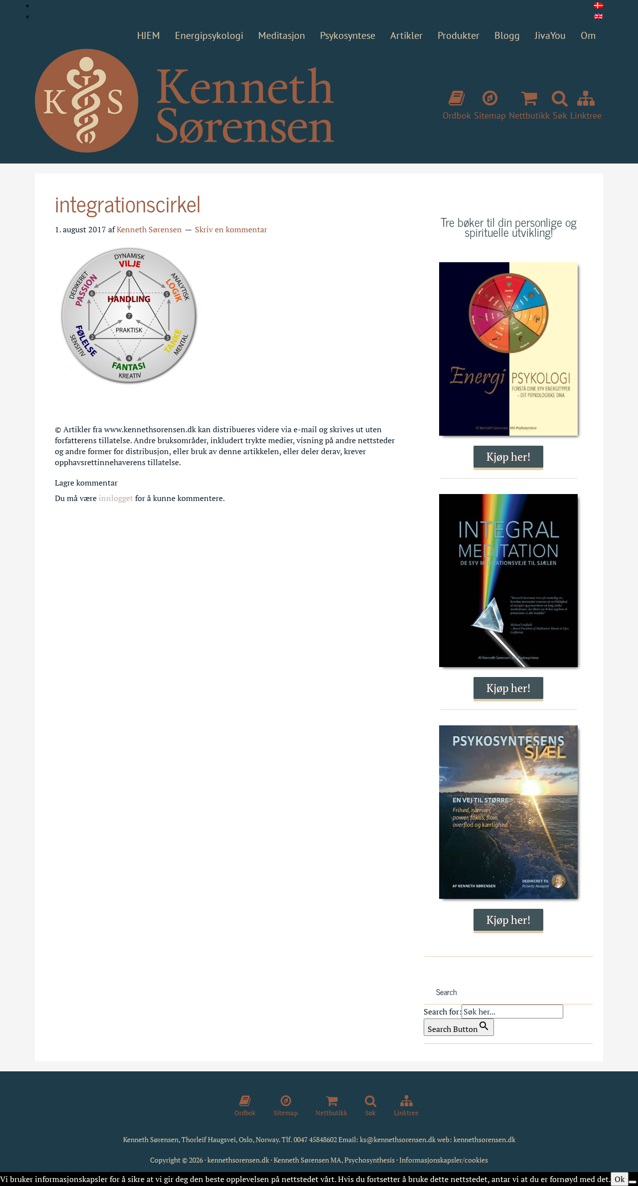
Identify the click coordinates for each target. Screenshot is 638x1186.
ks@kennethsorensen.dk (398, 1139)
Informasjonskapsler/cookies (443, 1160)
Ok (620, 1179)
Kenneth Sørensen (184, 101)
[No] (633, 1182)
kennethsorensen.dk (484, 1139)
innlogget (116, 498)
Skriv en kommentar (231, 229)
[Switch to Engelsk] (598, 16)
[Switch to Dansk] (598, 5)
